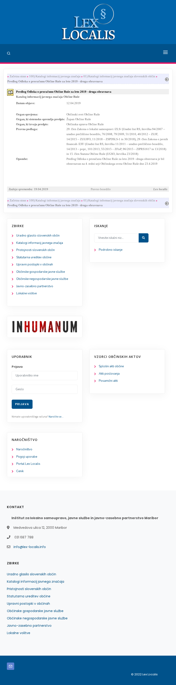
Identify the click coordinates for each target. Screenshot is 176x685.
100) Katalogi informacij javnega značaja (54, 76)
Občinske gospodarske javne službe (40, 272)
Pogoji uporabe (26, 457)
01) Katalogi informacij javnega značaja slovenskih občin (119, 76)
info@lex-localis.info (30, 547)
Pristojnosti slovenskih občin (35, 250)
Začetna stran (18, 76)
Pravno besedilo (101, 189)
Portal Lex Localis (28, 464)
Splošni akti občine (111, 366)
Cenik (20, 471)
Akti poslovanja (109, 374)
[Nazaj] (167, 79)
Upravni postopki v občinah (34, 264)
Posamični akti (108, 381)
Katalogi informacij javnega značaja (39, 243)
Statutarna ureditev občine (33, 257)
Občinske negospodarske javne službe (42, 279)
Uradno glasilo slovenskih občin (38, 236)
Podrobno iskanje (110, 250)
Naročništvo (24, 449)
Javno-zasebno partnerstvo (34, 286)
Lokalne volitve (26, 293)
